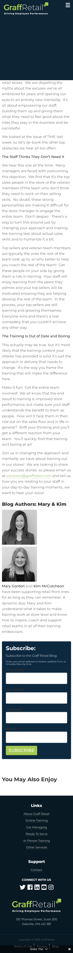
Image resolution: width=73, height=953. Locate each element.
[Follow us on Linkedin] (36, 888)
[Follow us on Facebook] (29, 888)
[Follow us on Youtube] (43, 888)
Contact (36, 870)
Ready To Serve (36, 834)
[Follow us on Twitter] (22, 888)
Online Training (37, 820)
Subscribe (21, 750)
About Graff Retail (36, 814)
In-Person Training (36, 841)
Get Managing (36, 827)
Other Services (36, 847)
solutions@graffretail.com (28, 476)
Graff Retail (27, 8)
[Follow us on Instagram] (51, 888)
